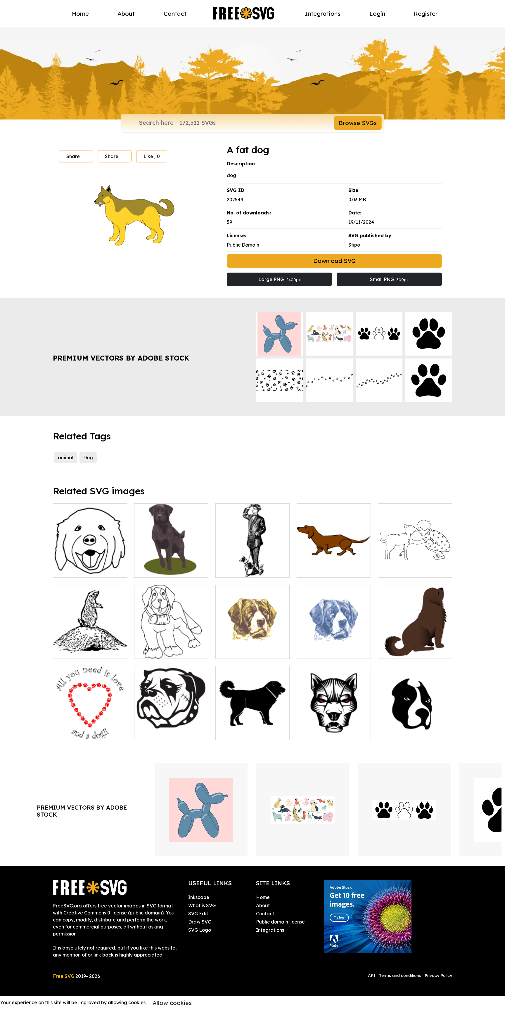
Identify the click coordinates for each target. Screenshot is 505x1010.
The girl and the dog (407, 569)
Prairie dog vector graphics (90, 647)
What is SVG (202, 905)
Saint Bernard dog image (169, 651)
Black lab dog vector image (171, 565)
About (126, 13)
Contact (175, 13)
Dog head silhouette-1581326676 (415, 728)
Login (377, 13)
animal (65, 457)
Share (73, 156)
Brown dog (396, 651)
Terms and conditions (400, 975)
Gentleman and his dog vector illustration (252, 565)
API (372, 975)
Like (151, 156)
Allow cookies (172, 1002)
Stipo (354, 245)
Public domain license (280, 922)
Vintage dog (317, 651)
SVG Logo (199, 930)
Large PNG (279, 279)
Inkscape (198, 897)
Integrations (322, 13)
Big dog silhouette (242, 732)
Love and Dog (75, 732)
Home (80, 13)
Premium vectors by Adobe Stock (121, 358)
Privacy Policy (438, 975)
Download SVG (334, 260)
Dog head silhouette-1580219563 (334, 728)
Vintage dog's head (244, 651)
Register (426, 13)
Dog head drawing (80, 569)
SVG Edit (198, 914)
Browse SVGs (358, 123)
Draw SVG (199, 922)
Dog (88, 457)
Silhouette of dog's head (168, 732)
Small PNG (389, 279)
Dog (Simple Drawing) (328, 569)
